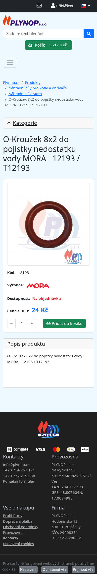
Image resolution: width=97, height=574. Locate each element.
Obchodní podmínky (20, 526)
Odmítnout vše (55, 569)
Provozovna (13, 532)
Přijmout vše (83, 569)
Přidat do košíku (67, 323)
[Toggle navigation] (10, 63)
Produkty (33, 82)
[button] (85, 6)
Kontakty (10, 537)
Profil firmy (12, 515)
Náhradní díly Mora (25, 93)
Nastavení (28, 569)
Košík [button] (50, 45)
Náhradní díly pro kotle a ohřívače (37, 87)
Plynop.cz (11, 82)
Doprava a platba (17, 521)
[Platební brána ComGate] (48, 447)
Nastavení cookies (18, 543)
